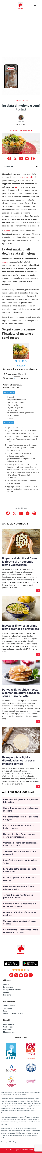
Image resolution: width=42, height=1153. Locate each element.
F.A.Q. (5, 1011)
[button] (9, 158)
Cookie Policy (8, 1027)
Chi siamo (7, 984)
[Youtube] (21, 975)
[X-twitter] (26, 975)
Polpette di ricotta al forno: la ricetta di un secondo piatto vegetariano (19, 561)
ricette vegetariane (26, 130)
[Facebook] (11, 975)
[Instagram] (16, 975)
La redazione (8, 987)
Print (19, 361)
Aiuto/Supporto (9, 1006)
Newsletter (7, 1029)
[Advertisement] (21, 33)
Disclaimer (7, 995)
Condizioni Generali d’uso (13, 1013)
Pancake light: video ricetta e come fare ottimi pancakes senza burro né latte (21, 693)
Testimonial (7, 1008)
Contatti (6, 992)
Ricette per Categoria (21, 101)
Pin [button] (25, 361)
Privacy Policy (8, 1024)
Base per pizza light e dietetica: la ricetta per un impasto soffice (19, 760)
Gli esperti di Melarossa (12, 990)
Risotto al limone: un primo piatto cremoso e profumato (20, 627)
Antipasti (16, 130)
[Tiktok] (31, 975)
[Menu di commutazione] (35, 5)
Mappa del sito (9, 1032)
